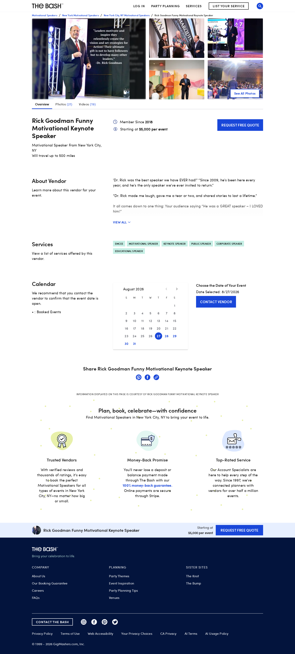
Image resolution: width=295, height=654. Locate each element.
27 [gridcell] (158, 336)
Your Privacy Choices (136, 634)
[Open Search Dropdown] (260, 6)
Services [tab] (194, 6)
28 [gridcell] (167, 336)
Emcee (119, 243)
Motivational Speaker (143, 243)
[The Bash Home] (47, 6)
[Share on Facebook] (147, 377)
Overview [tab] (42, 104)
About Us (38, 576)
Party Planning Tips (123, 590)
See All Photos (244, 93)
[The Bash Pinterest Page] (104, 622)
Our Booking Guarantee (50, 583)
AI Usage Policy (217, 634)
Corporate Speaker (229, 243)
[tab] (64, 104)
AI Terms (191, 634)
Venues (114, 598)
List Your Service (229, 6)
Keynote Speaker (175, 243)
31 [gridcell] (134, 343)
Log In (139, 6)
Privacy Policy (42, 634)
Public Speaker (201, 243)
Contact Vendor (216, 301)
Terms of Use (70, 634)
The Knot (192, 576)
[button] (89, 58)
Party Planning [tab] (165, 6)
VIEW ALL (120, 222)
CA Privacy (168, 634)
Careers (38, 590)
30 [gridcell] (126, 343)
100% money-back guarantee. (147, 485)
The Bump (193, 583)
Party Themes (119, 576)
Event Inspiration (121, 583)
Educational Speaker (129, 251)
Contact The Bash (52, 622)
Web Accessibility (100, 634)
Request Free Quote (240, 124)
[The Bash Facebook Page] (94, 622)
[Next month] (176, 289)
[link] (138, 377)
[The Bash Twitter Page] (115, 622)
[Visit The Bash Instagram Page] (83, 622)
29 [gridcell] (175, 336)
